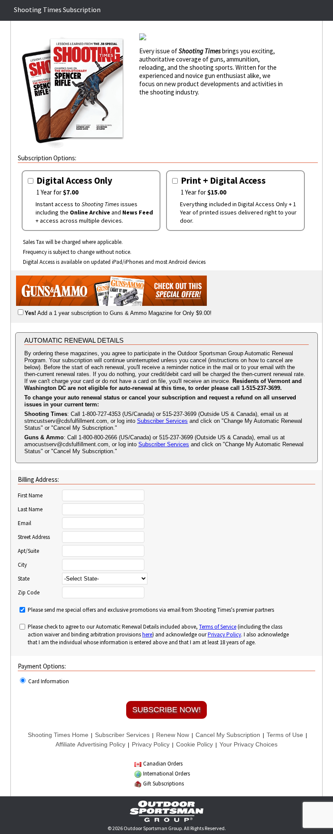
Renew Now (172, 734)
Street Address (34, 537)
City (22, 565)
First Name (30, 496)
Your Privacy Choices (248, 744)
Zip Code (28, 593)
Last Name (30, 509)
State (23, 579)
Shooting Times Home (58, 734)
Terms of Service (217, 626)
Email (24, 523)
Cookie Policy (194, 744)
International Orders (166, 773)
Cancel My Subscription (228, 734)
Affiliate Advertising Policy (90, 744)
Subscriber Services (162, 421)
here (147, 634)
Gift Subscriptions (163, 783)
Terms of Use (285, 734)
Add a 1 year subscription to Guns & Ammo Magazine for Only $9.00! (118, 313)
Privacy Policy (224, 634)
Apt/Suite (28, 551)
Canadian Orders (163, 763)
